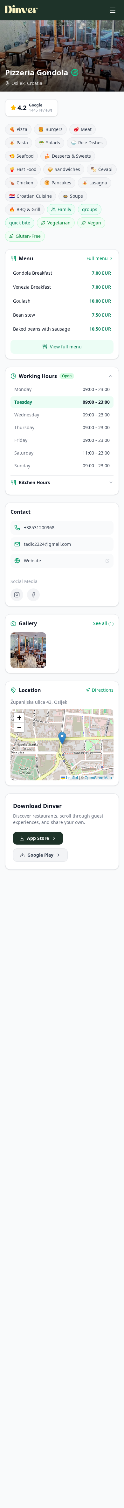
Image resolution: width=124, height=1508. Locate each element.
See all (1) (103, 623)
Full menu (97, 258)
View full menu (66, 347)
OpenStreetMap (98, 777)
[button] (62, 738)
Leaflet (71, 777)
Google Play (40, 855)
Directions (103, 690)
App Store (38, 838)
